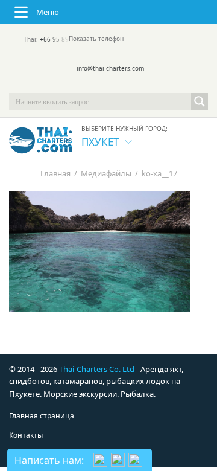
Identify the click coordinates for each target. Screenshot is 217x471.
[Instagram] (125, 84)
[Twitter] (91, 84)
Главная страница (41, 416)
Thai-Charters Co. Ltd (96, 369)
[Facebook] (108, 84)
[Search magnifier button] (199, 101)
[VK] (142, 84)
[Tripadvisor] (75, 84)
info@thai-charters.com (110, 68)
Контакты (26, 435)
